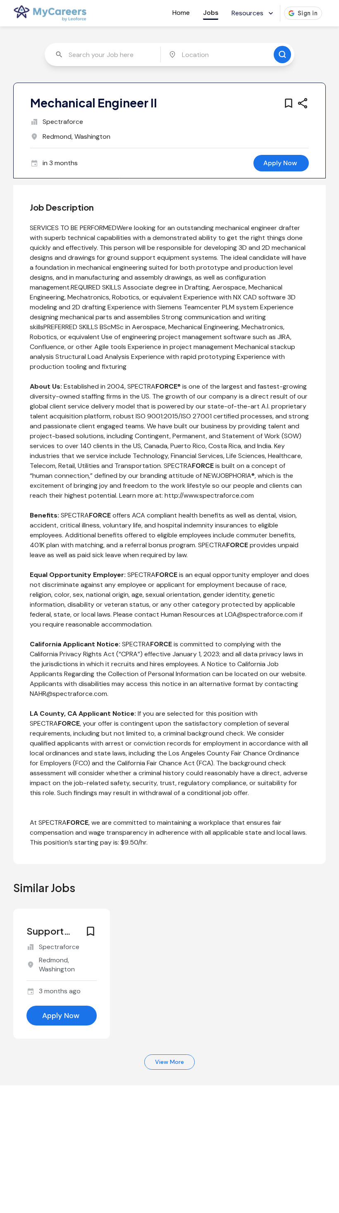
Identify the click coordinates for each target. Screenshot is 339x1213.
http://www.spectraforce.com (209, 495)
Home (181, 12)
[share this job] (302, 103)
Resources (247, 13)
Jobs (210, 12)
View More (169, 1062)
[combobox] (104, 54)
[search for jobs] (282, 54)
